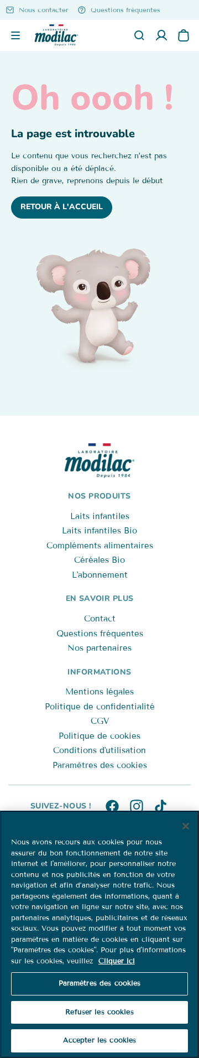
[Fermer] (186, 826)
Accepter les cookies (100, 1040)
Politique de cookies (99, 736)
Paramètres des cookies (100, 765)
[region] (99, 934)
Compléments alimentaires (99, 546)
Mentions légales (99, 692)
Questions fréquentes (99, 634)
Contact (100, 619)
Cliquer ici (116, 961)
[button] (15, 35)
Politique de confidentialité (100, 707)
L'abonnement (100, 575)
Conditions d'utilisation (99, 750)
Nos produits (99, 496)
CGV (100, 721)
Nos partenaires (99, 648)
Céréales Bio (99, 560)
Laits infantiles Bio (99, 531)
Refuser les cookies (99, 1012)
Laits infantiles (99, 516)
